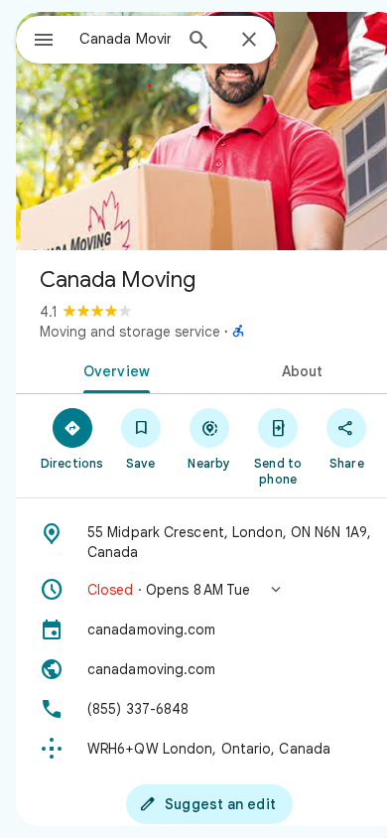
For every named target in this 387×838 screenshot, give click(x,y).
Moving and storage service (130, 332)
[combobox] (125, 39)
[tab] (112, 369)
